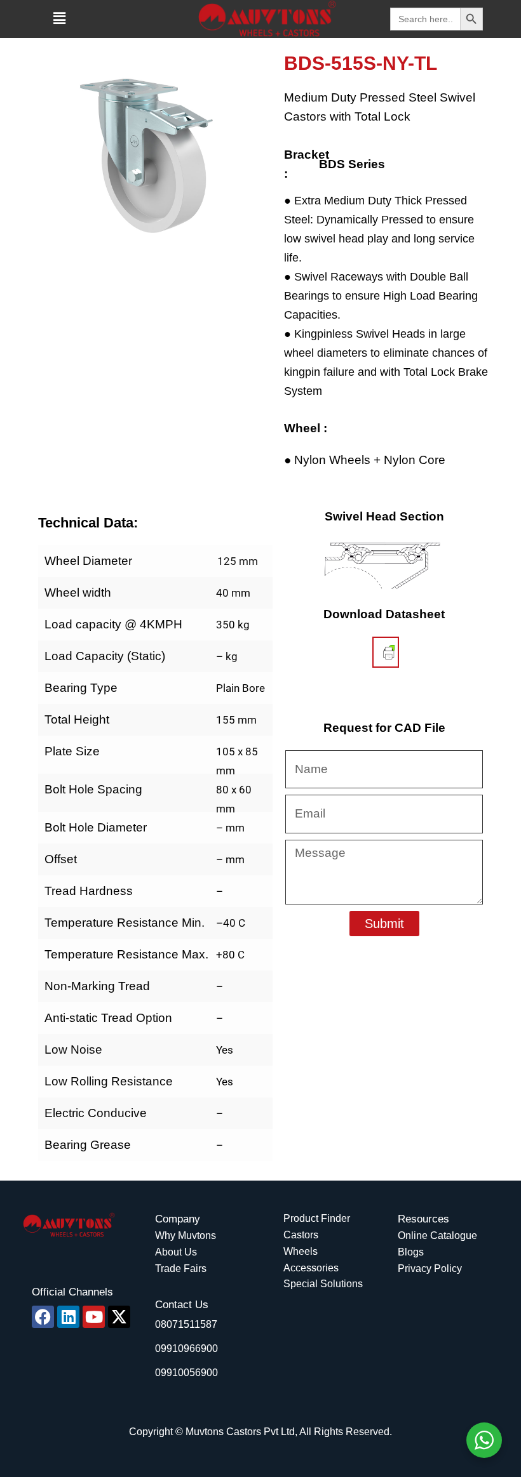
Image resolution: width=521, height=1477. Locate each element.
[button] (59, 18)
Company (177, 1219)
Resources (423, 1219)
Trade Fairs (180, 1268)
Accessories (311, 1267)
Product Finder (316, 1218)
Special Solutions (323, 1283)
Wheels (300, 1251)
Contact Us (181, 1305)
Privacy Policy (430, 1268)
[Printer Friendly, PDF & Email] (389, 652)
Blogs (411, 1252)
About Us (176, 1252)
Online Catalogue (437, 1235)
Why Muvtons (185, 1235)
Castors (300, 1234)
